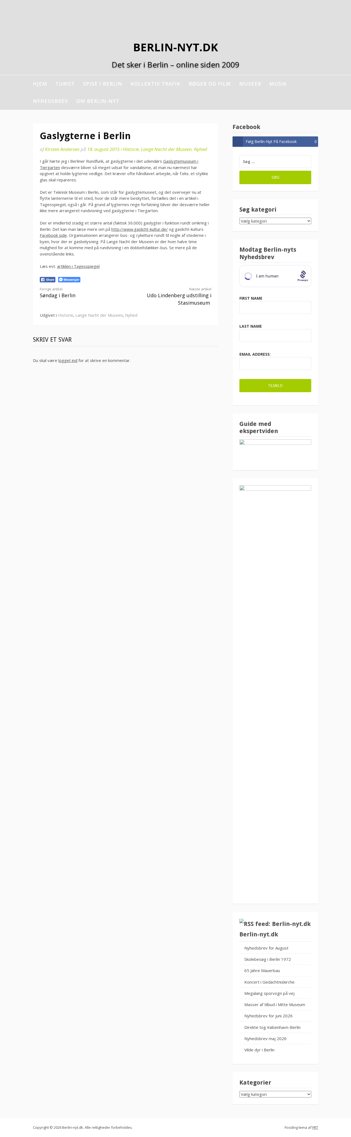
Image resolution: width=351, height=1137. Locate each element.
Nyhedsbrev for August (266, 948)
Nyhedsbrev (50, 101)
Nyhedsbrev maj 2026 (265, 1038)
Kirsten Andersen (62, 149)
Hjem (40, 83)
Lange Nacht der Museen (166, 149)
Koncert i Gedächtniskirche (269, 982)
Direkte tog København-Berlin (272, 1027)
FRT (315, 1127)
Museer (250, 83)
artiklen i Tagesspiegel (78, 266)
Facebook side (53, 235)
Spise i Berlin (102, 83)
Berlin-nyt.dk (175, 47)
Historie (131, 149)
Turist (65, 83)
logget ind (67, 360)
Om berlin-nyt (98, 101)
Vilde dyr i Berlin (259, 1049)
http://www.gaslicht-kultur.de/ (139, 229)
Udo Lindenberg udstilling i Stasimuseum (179, 296)
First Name (250, 298)
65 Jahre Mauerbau (262, 970)
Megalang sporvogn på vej (269, 993)
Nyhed (200, 149)
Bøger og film (210, 83)
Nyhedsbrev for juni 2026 (268, 1015)
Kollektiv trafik (155, 83)
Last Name (250, 326)
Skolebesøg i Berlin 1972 (267, 959)
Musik (278, 83)
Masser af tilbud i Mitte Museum (274, 1004)
